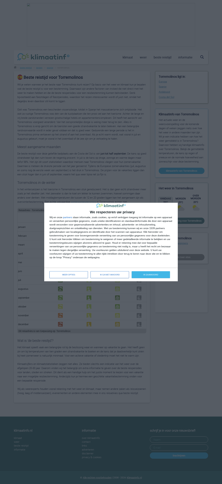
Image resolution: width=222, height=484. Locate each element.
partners (67, 217)
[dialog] (111, 242)
